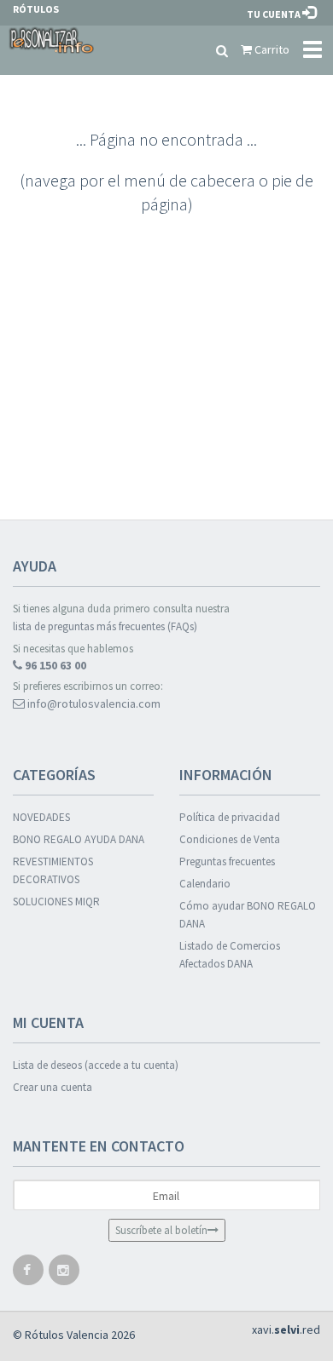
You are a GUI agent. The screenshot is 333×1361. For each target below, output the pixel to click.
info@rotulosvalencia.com (93, 703)
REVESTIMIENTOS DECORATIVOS (53, 870)
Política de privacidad (229, 817)
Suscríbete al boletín (161, 1230)
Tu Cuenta (274, 14)
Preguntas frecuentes (227, 861)
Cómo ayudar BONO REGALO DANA (247, 915)
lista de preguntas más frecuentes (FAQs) (105, 626)
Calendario (205, 883)
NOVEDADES (41, 817)
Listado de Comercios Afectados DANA (229, 955)
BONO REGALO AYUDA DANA (78, 839)
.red (286, 1329)
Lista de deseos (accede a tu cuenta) (95, 1065)
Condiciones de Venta (229, 839)
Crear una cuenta (52, 1087)
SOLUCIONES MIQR (56, 901)
